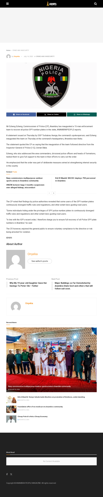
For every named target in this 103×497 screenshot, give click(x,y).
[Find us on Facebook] (7, 474)
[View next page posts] (54, 193)
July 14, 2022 (28, 56)
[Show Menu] (7, 4)
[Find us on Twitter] (11, 474)
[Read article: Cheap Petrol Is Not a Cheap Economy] (11, 419)
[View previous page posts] (49, 193)
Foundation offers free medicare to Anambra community (40, 407)
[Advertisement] (51, 25)
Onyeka (17, 56)
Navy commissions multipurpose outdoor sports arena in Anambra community (39, 386)
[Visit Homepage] (51, 3)
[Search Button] (95, 4)
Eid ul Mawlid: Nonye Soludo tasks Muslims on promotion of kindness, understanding (51, 397)
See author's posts (40, 261)
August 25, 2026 (14, 389)
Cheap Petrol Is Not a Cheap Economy (32, 416)
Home (8, 50)
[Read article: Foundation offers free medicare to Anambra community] (11, 409)
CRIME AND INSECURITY (20, 50)
